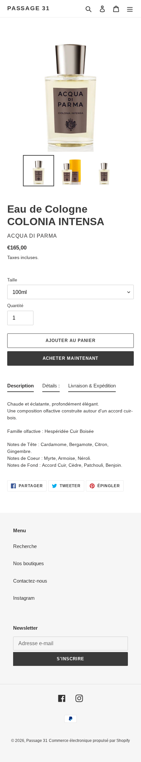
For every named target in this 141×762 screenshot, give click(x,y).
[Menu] (130, 9)
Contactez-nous (30, 581)
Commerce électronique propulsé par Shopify (89, 740)
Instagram (24, 598)
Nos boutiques (28, 563)
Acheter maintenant (70, 358)
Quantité (15, 305)
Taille (12, 279)
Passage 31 (28, 8)
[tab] (20, 387)
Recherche (25, 546)
